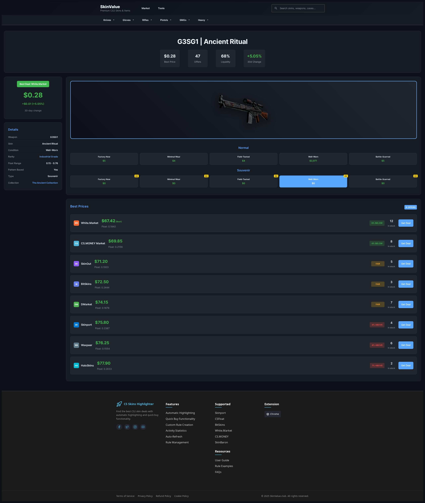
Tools (161, 8)
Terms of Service (125, 496)
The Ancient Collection (45, 182)
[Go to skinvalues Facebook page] (119, 427)
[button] (104, 159)
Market (146, 8)
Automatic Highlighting (180, 413)
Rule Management (177, 442)
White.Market (223, 430)
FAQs (218, 472)
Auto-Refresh (174, 436)
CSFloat (219, 419)
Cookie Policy (181, 496)
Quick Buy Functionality (180, 419)
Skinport (220, 413)
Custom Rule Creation (179, 425)
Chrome (274, 413)
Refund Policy (163, 496)
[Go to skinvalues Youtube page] (143, 427)
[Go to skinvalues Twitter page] (127, 427)
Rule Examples (224, 466)
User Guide (222, 460)
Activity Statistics (176, 430)
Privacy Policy (145, 496)
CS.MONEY (221, 436)
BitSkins (220, 425)
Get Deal (406, 223)
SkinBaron (221, 442)
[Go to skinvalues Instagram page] (135, 427)
